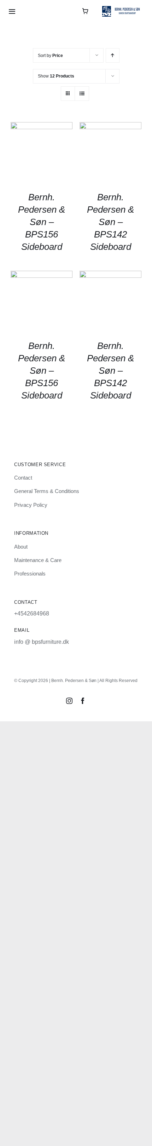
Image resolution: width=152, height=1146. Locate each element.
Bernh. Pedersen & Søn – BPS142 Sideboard (110, 222)
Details (41, 154)
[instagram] (69, 701)
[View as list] (82, 94)
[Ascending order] (112, 55)
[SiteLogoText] (123, 9)
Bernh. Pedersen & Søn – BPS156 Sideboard (41, 222)
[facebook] (83, 701)
